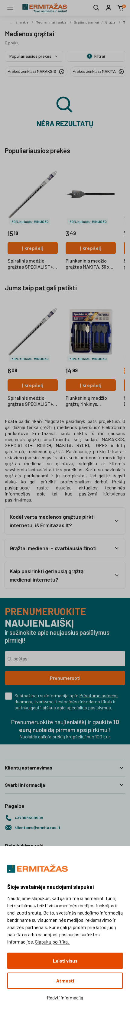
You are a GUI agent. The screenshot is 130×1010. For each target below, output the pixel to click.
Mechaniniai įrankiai (51, 22)
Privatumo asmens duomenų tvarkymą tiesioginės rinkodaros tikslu (66, 698)
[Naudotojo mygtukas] (108, 7)
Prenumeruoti (65, 678)
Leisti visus (65, 960)
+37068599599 (29, 817)
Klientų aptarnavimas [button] (28, 767)
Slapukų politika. (52, 941)
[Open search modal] (96, 8)
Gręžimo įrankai (86, 22)
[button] (65, 521)
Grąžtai (110, 22)
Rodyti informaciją (65, 997)
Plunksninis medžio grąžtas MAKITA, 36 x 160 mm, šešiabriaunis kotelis (89, 264)
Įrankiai (23, 22)
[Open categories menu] (10, 7)
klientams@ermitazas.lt (37, 827)
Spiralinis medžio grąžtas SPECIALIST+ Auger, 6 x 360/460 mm (32, 401)
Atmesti (65, 980)
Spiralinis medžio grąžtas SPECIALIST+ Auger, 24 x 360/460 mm (30, 264)
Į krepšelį (33, 248)
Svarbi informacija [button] (25, 785)
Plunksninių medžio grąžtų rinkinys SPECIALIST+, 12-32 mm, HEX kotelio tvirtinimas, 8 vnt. (87, 401)
